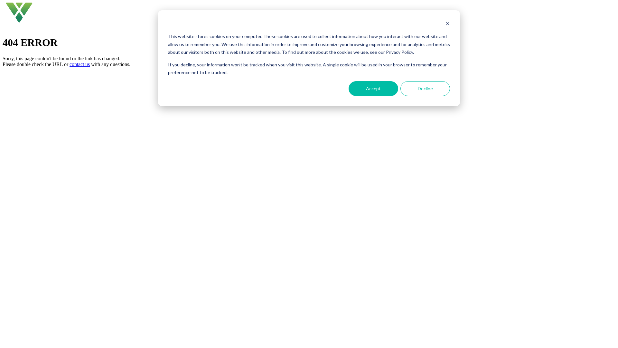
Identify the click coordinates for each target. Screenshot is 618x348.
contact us (80, 64)
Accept (373, 88)
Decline (425, 88)
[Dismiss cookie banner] (447, 24)
